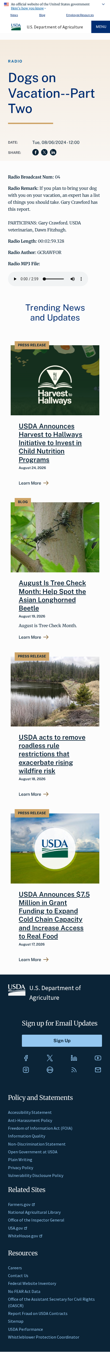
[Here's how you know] (55, 5)
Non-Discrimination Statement (37, 1144)
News (14, 15)
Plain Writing (20, 1159)
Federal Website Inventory (32, 1283)
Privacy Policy (20, 1167)
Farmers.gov (19, 1204)
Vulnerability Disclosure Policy (35, 1175)
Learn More (30, 483)
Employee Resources (80, 15)
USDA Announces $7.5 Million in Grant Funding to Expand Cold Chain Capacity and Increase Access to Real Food (54, 915)
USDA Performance (25, 1329)
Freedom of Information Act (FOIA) (40, 1128)
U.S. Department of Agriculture (55, 27)
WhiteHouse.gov (23, 1235)
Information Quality (26, 1136)
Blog (42, 15)
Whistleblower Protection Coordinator (43, 1337)
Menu (101, 27)
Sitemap (15, 1321)
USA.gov (15, 1228)
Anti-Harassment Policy (30, 1120)
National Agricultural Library (34, 1212)
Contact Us (18, 1275)
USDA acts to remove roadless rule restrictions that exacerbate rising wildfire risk (52, 754)
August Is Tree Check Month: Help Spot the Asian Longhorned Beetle (52, 595)
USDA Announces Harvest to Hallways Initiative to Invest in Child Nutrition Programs (50, 443)
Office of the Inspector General (36, 1220)
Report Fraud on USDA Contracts (38, 1313)
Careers (15, 1267)
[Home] (16, 29)
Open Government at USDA (32, 1151)
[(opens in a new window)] (26, 1058)
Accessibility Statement (30, 1112)
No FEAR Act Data (24, 1291)
